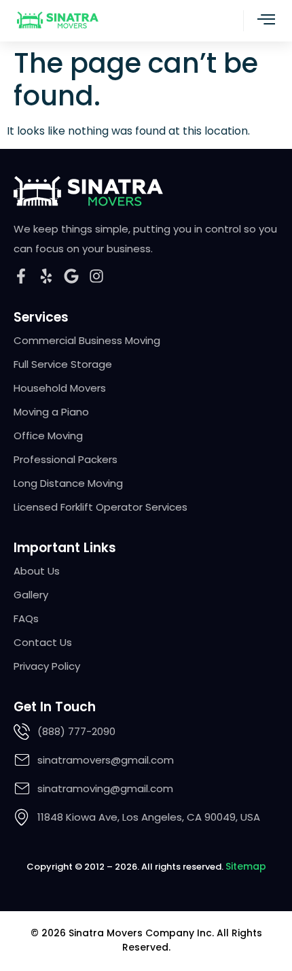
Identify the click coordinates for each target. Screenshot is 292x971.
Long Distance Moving (68, 483)
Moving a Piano (51, 412)
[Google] (71, 276)
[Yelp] (46, 276)
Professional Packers (65, 459)
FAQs (26, 619)
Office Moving (48, 436)
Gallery (31, 595)
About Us (37, 571)
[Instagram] (96, 276)
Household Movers (60, 388)
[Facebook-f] (21, 276)
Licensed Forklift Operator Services (100, 507)
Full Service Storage (63, 364)
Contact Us (43, 642)
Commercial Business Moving (87, 340)
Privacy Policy (47, 666)
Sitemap (245, 866)
